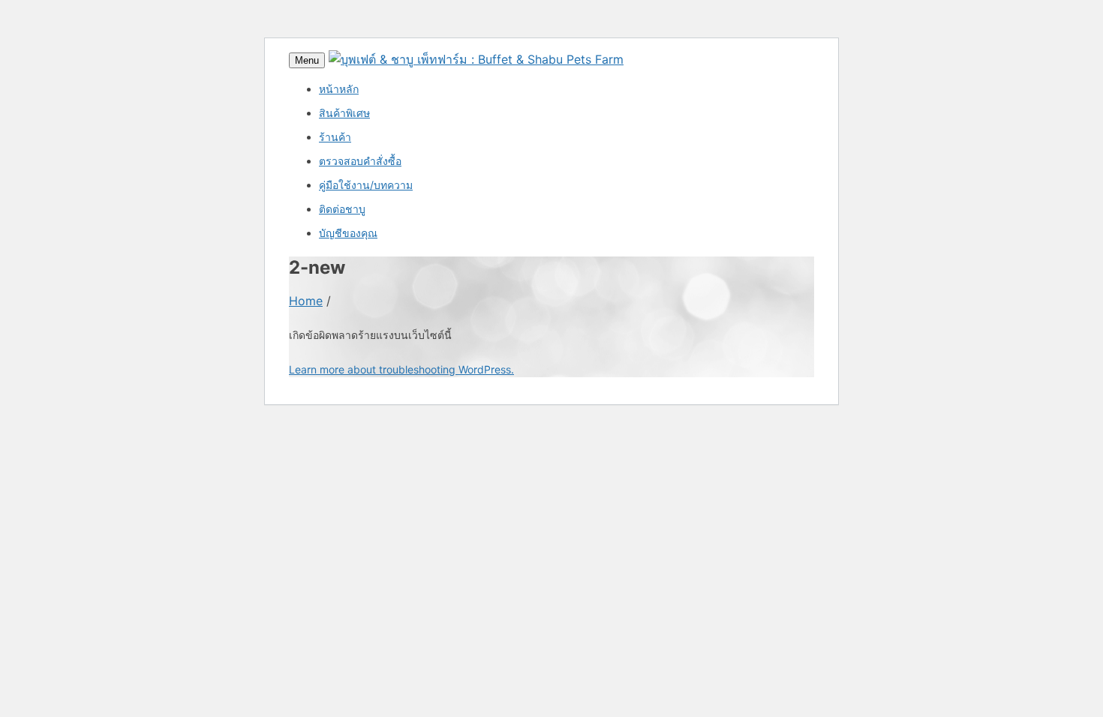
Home (306, 300)
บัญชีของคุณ (348, 232)
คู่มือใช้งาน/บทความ (366, 184)
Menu (307, 60)
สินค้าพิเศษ (344, 112)
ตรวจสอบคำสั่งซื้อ (360, 160)
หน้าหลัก (339, 88)
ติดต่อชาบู (342, 208)
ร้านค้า (335, 136)
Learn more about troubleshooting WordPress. (401, 369)
